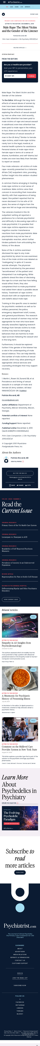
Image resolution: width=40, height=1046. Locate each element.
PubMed (23, 391)
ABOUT (20, 949)
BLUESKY (20, 1014)
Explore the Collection (9, 803)
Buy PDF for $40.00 (20, 473)
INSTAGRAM (20, 1005)
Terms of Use (17, 1031)
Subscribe (20, 872)
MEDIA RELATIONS (20, 954)
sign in (15, 477)
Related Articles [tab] (19, 47)
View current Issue (11, 599)
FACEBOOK (20, 1002)
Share (17, 7)
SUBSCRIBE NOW (20, 985)
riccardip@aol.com (10, 400)
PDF (7, 7)
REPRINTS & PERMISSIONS (20, 957)
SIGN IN (20, 973)
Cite (21, 7)
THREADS (20, 1011)
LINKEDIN (20, 1008)
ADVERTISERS (20, 952)
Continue (31, 76)
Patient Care (34, 14)
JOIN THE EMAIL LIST (20, 978)
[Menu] (4, 2)
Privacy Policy (7, 1031)
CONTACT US (20, 960)
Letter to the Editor (12, 24)
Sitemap (29, 1037)
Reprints (27, 7)
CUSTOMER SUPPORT (20, 963)
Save (11, 7)
